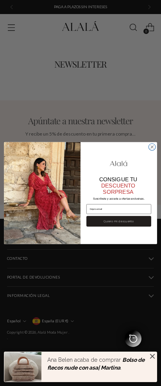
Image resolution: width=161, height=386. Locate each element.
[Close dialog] (152, 146)
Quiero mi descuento (119, 221)
